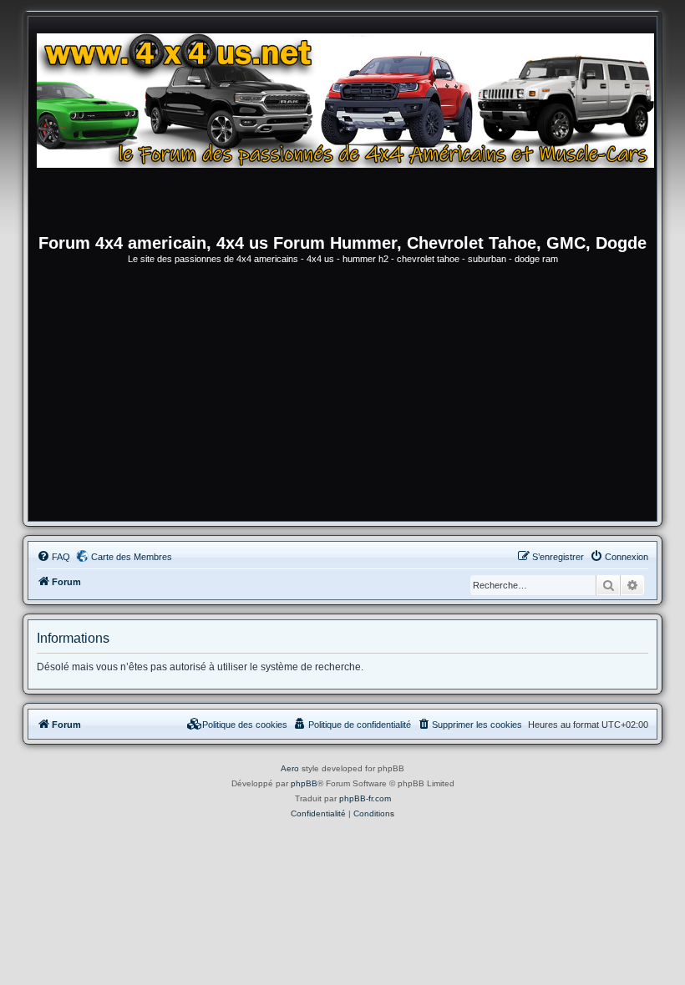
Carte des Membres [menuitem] (131, 557)
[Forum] (351, 129)
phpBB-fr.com (365, 798)
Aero (290, 768)
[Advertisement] (342, 396)
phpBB (304, 783)
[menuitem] (53, 557)
